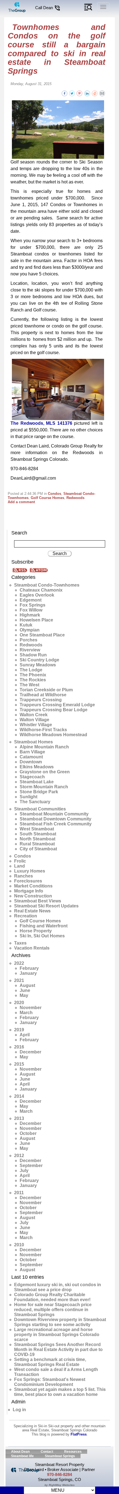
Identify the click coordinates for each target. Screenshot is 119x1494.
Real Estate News (32, 911)
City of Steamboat (38, 848)
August (27, 985)
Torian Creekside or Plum (46, 689)
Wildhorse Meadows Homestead (53, 734)
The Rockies (33, 679)
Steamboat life (22, 1456)
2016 (19, 1047)
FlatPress (79, 1434)
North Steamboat (37, 838)
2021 (19, 980)
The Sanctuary (35, 801)
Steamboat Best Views (37, 901)
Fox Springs (32, 605)
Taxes (20, 943)
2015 (19, 1064)
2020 (19, 1002)
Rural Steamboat (37, 843)
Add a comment (21, 502)
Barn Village (32, 751)
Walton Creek (34, 714)
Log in (19, 1409)
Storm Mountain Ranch (44, 786)
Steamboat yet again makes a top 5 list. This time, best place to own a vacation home (60, 1392)
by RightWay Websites (60, 1485)
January (28, 973)
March (26, 1012)
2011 (19, 1192)
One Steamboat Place (42, 635)
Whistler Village (36, 724)
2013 (19, 1118)
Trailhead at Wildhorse (43, 694)
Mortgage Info (28, 891)
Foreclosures (28, 881)
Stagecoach (32, 776)
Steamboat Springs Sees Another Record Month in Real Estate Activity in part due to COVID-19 (58, 1349)
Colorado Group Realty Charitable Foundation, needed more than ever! (52, 1297)
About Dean (20, 1452)
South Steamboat (38, 834)
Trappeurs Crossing (41, 699)
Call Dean (44, 7)
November (31, 1007)
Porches (28, 640)
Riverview (30, 650)
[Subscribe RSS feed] (21, 569)
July (24, 1170)
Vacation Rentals (32, 948)
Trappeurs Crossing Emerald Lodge (57, 704)
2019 (19, 1029)
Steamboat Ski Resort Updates (46, 906)
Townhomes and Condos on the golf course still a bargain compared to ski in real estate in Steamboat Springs (56, 49)
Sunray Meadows (38, 664)
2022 (19, 963)
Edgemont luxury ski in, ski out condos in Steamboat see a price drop (57, 1287)
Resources (73, 1452)
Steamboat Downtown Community (55, 819)
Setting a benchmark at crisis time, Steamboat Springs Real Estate (50, 1362)
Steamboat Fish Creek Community (56, 824)
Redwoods (75, 498)
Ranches (23, 876)
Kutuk (26, 625)
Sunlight (28, 796)
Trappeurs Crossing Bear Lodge (53, 709)
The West (29, 684)
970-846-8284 (59, 1474)
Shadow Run (33, 655)
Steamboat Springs (60, 1456)
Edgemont (31, 600)
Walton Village (34, 719)
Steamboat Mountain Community (54, 814)
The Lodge (31, 669)
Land (19, 866)
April (25, 1034)
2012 (19, 1155)
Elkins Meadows (37, 766)
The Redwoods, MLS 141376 (41, 423)
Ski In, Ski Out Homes (42, 935)
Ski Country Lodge (39, 660)
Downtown (31, 761)
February (29, 968)
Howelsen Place (36, 620)
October (28, 1133)
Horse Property (36, 930)
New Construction (33, 896)
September (31, 1165)
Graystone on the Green (45, 771)
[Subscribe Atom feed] (39, 569)
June (25, 990)
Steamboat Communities (40, 809)
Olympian (30, 630)
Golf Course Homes (47, 498)
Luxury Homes (29, 871)
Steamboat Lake (37, 781)
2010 (19, 1244)
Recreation (25, 916)
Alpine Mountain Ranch (44, 747)
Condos (54, 494)
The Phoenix (33, 674)
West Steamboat (37, 829)
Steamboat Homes (33, 742)
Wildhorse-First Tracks (43, 729)
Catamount (31, 756)
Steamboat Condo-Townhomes (46, 585)
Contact (47, 1452)
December (30, 1052)
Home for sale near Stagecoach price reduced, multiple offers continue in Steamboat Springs (53, 1309)
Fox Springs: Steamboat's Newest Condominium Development (49, 1382)
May (24, 995)
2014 (19, 1096)
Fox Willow (31, 610)
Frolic (20, 861)
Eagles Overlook (37, 595)
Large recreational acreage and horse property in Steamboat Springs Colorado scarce (56, 1334)
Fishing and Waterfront (44, 925)
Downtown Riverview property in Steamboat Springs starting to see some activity (60, 1322)
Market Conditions (33, 886)
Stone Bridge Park (39, 791)
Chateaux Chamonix (41, 590)
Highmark (30, 615)
